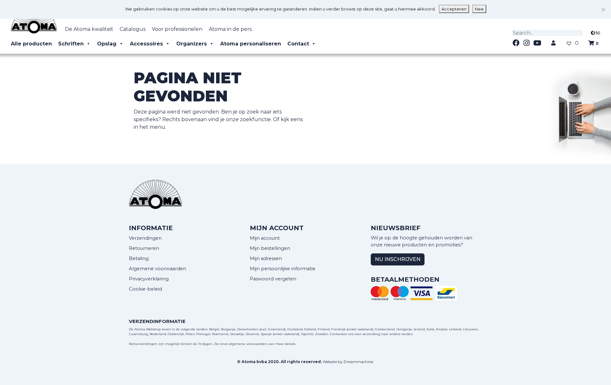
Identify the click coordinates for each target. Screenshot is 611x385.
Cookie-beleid (145, 289)
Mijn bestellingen (270, 248)
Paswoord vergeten (273, 279)
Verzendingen (145, 238)
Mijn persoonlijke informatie (282, 269)
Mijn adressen (266, 258)
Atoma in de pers (230, 29)
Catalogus (132, 29)
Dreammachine (358, 361)
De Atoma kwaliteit (89, 29)
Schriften (71, 44)
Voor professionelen (177, 29)
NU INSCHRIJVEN (397, 259)
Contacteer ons (342, 334)
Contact (298, 44)
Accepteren (454, 8)
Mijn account (265, 238)
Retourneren (144, 248)
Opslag (106, 44)
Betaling (139, 258)
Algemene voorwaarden (157, 269)
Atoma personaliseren (250, 44)
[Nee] (603, 9)
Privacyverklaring (149, 279)
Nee (479, 8)
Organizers (191, 44)
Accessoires (146, 44)
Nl (597, 33)
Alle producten (31, 44)
